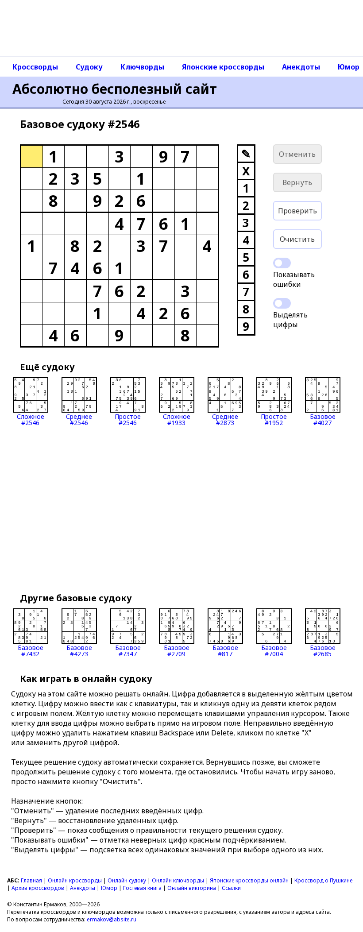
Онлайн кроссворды (75, 880)
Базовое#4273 (79, 650)
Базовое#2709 (176, 650)
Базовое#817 (225, 650)
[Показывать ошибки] (282, 263)
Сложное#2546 (30, 419)
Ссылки (231, 888)
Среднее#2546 (79, 419)
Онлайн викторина (191, 888)
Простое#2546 (128, 419)
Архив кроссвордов (38, 888)
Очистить (297, 239)
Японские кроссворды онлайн (249, 880)
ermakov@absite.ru (111, 919)
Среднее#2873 (225, 419)
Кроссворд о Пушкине (323, 880)
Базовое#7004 (274, 650)
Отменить (297, 154)
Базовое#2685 (323, 650)
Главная (31, 880)
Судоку (89, 67)
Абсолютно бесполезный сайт (114, 89)
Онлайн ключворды (178, 880)
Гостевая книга (142, 888)
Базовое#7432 (30, 650)
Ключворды (142, 67)
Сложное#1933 (176, 419)
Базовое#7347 (128, 650)
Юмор (109, 888)
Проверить (297, 211)
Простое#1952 (274, 419)
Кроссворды (35, 67)
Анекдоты (301, 67)
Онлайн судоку (127, 880)
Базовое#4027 (323, 419)
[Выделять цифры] (282, 303)
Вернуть (297, 182)
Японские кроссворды (223, 67)
